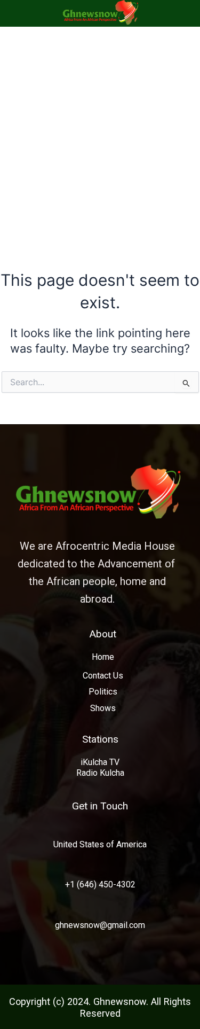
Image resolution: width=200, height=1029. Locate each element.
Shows (103, 708)
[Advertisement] (100, 132)
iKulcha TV (100, 762)
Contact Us (103, 676)
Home (103, 657)
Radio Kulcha (100, 773)
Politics (103, 692)
